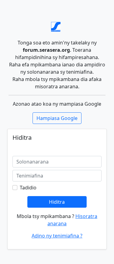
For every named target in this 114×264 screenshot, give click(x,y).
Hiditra (57, 202)
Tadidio (28, 187)
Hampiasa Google (57, 118)
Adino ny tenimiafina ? (57, 235)
